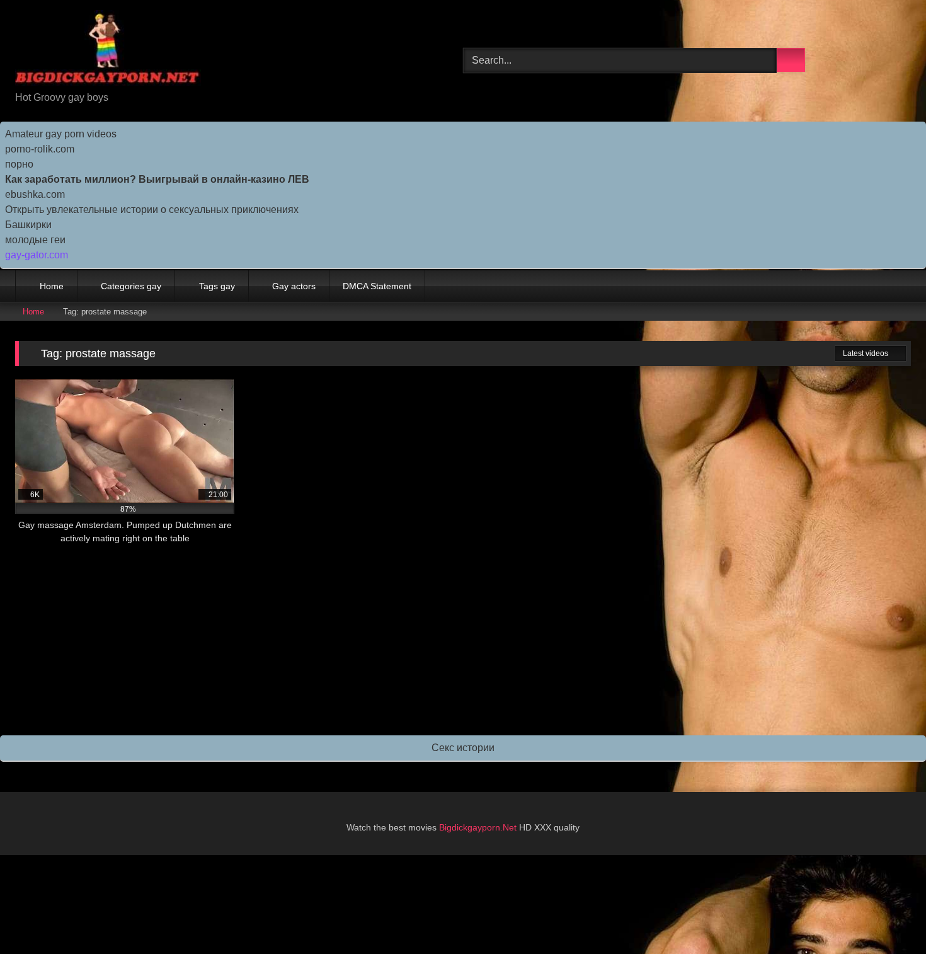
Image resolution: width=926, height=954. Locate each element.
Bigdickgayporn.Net (479, 827)
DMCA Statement (377, 286)
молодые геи (35, 239)
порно (19, 164)
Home (52, 286)
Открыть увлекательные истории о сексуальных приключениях (152, 209)
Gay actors (294, 286)
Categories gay (131, 286)
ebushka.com (35, 194)
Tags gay (217, 286)
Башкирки (28, 224)
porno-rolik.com (39, 149)
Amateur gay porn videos (61, 134)
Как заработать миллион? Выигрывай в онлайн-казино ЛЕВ (157, 179)
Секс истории (463, 747)
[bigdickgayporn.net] (108, 50)
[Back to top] (888, 916)
